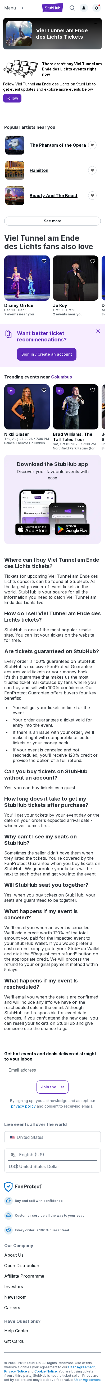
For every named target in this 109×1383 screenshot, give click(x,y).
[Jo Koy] (75, 285)
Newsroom (15, 1297)
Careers (12, 1307)
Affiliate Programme (24, 1276)
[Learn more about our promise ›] (23, 1186)
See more (52, 221)
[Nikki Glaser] (27, 414)
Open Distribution (21, 1265)
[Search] (72, 8)
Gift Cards (14, 1341)
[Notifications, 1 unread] (96, 8)
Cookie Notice (45, 1371)
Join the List (52, 1087)
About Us (14, 1255)
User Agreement (81, 1367)
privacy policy (23, 1106)
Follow (12, 98)
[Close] (98, 331)
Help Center (16, 1330)
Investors (13, 1286)
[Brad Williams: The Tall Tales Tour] (75, 417)
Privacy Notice (15, 1371)
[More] (96, 23)
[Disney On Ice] (27, 285)
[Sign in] (84, 8)
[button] (20, 8)
